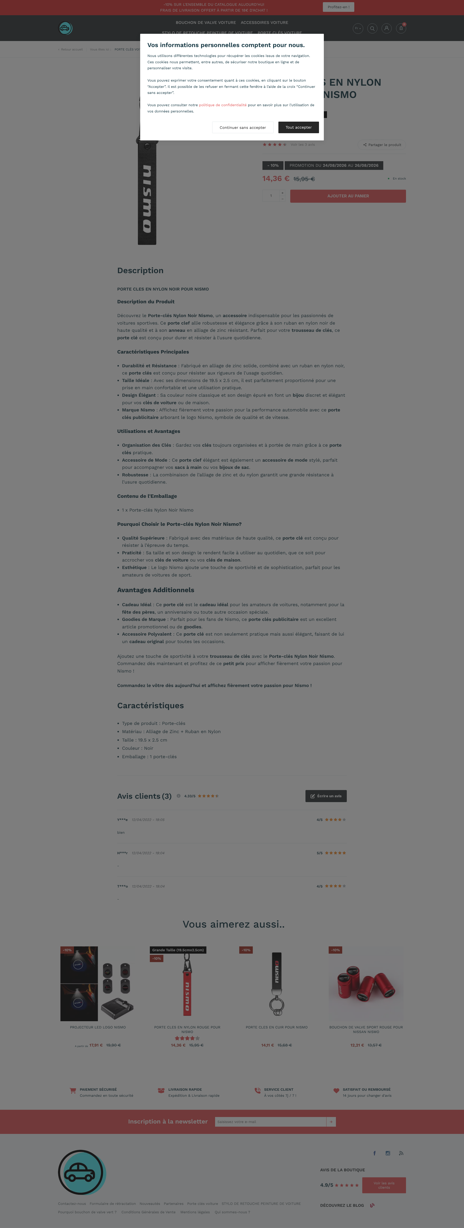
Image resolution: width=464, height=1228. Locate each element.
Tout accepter (299, 127)
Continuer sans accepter (243, 127)
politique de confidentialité (223, 105)
